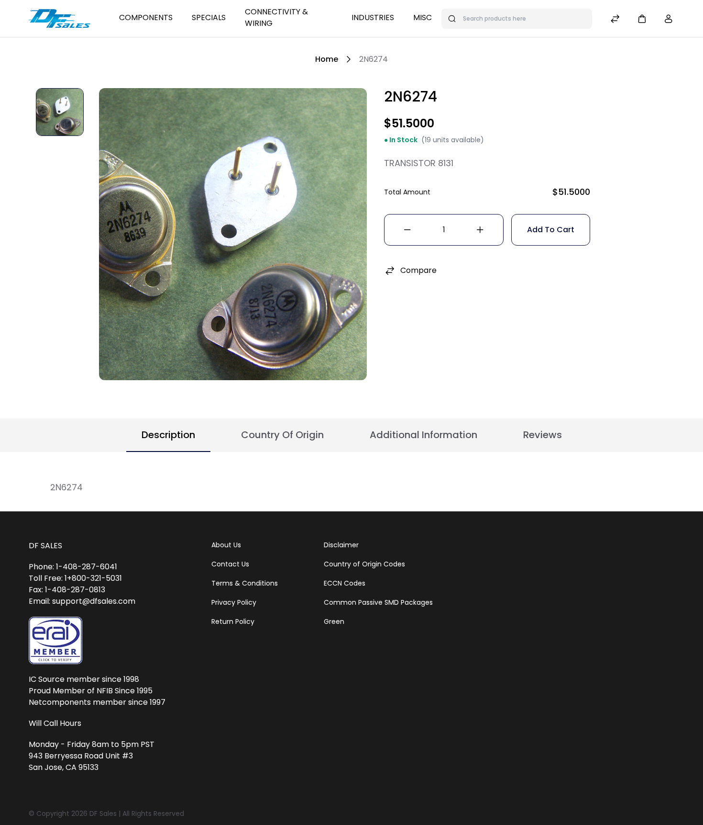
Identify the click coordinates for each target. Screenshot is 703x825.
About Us (226, 545)
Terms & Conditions (244, 583)
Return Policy (232, 621)
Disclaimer (341, 545)
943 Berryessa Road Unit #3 (81, 755)
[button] (642, 18)
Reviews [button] (542, 434)
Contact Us (230, 564)
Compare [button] (418, 270)
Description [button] (168, 434)
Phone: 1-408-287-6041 (73, 566)
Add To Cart (550, 229)
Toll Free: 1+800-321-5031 (75, 578)
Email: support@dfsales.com (82, 601)
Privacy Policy (233, 602)
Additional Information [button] (423, 434)
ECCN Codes (344, 583)
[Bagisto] (59, 18)
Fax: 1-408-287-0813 (67, 589)
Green (334, 621)
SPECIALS (209, 17)
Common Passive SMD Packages (378, 602)
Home (326, 59)
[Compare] (615, 20)
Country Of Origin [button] (282, 434)
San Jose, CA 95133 (64, 767)
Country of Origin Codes (364, 564)
